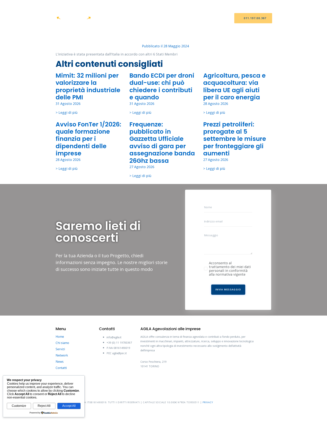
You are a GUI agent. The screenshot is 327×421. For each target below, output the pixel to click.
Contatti (204, 18)
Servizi (149, 18)
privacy (208, 402)
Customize (19, 405)
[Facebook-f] (145, 379)
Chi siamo (129, 18)
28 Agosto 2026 (215, 103)
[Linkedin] (187, 379)
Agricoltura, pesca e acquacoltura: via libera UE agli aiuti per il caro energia (234, 86)
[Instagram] (173, 379)
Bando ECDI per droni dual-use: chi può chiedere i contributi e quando (161, 86)
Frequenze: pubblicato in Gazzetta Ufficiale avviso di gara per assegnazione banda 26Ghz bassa (162, 142)
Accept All (69, 405)
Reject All (44, 405)
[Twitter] (159, 379)
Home (111, 18)
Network (168, 18)
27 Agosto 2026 (141, 167)
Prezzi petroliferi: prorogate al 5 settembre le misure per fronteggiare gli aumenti (234, 139)
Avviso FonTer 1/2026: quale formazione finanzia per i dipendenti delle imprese (88, 139)
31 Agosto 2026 (68, 103)
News (186, 18)
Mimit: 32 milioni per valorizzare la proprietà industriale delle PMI (88, 86)
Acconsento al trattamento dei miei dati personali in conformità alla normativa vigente (230, 268)
